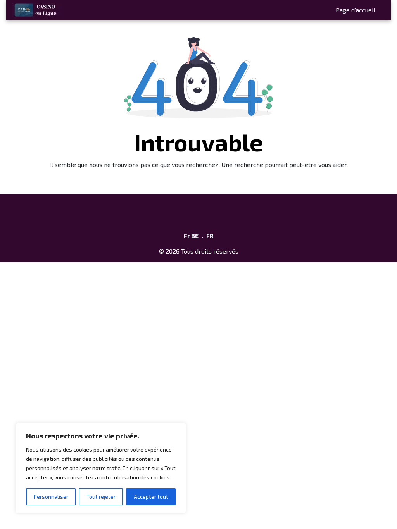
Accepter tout (151, 496)
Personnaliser (51, 496)
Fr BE (191, 235)
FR (210, 235)
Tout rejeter (101, 496)
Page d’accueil (355, 10)
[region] (101, 468)
